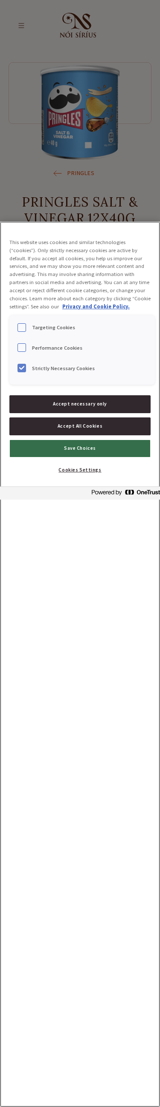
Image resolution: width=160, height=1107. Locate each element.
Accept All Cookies (80, 426)
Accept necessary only (80, 404)
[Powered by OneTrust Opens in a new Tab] (123, 494)
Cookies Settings (79, 470)
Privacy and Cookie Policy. (96, 306)
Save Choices (80, 448)
